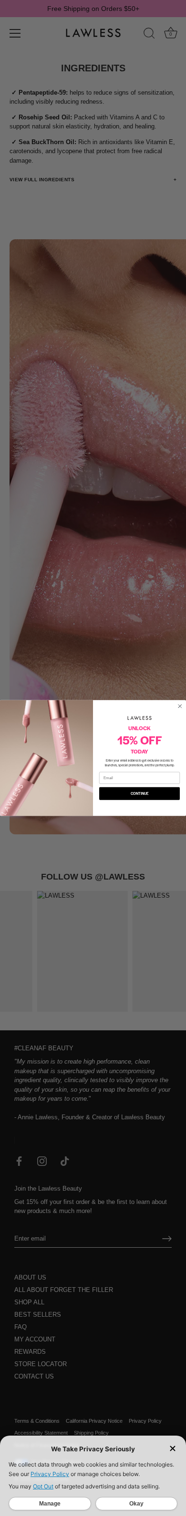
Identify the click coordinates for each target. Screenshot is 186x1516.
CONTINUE (140, 793)
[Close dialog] (180, 706)
